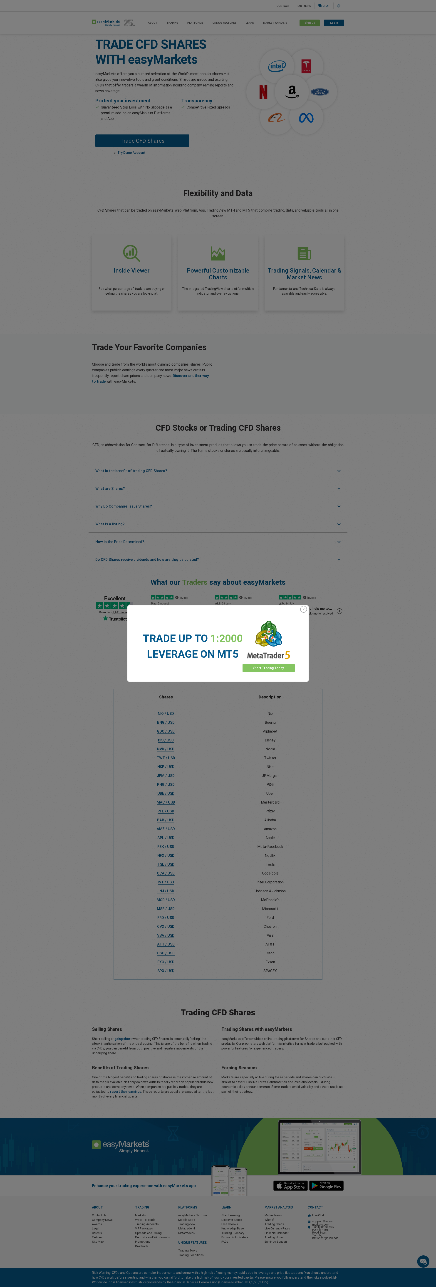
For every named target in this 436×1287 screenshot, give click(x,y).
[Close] (303, 609)
